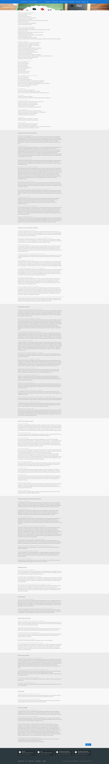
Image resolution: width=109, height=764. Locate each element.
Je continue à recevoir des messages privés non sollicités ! (29, 91)
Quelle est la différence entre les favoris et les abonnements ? (30, 110)
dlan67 (20, 754)
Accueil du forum (21, 761)
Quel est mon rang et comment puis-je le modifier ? (27, 37)
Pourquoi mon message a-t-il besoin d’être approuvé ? (28, 57)
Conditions (44, 761)
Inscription (83, 1)
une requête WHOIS (43, 727)
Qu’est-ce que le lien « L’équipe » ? (24, 86)
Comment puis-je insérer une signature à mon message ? (29, 45)
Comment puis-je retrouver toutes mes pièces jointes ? (28, 120)
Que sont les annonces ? (22, 69)
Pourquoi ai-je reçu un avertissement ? (25, 53)
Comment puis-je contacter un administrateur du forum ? (28, 127)
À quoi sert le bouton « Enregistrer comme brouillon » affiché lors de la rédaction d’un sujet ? (35, 55)
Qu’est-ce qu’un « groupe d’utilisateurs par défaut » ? (28, 84)
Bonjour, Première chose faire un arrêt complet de (84, 752)
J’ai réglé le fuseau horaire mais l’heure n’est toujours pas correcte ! (30, 32)
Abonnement (47, 1)
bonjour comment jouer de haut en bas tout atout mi (47, 752)
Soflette (39, 754)
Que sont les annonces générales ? (24, 67)
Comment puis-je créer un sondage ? (25, 46)
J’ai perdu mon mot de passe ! (23, 21)
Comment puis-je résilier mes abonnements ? (26, 114)
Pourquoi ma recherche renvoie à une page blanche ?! (28, 104)
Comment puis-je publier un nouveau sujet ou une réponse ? (29, 42)
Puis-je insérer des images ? (23, 66)
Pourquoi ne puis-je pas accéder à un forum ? (26, 50)
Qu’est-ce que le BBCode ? (23, 62)
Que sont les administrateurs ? (24, 76)
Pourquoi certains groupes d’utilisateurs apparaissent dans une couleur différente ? (34, 83)
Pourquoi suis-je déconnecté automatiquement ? (27, 23)
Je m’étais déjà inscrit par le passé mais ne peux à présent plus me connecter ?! (33, 20)
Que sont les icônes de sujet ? (23, 73)
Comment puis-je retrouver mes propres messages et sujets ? (29, 107)
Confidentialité (38, 761)
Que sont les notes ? (22, 70)
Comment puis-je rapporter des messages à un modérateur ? (29, 54)
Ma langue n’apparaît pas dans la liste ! (25, 33)
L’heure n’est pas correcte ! (23, 30)
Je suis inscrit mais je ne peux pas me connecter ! (27, 17)
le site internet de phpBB (51, 265)
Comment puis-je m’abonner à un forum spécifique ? (28, 113)
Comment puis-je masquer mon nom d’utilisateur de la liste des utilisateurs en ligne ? (34, 29)
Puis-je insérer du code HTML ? (23, 63)
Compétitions (71, 1)
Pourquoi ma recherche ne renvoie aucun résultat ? (27, 103)
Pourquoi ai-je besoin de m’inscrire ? (25, 13)
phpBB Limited (48, 711)
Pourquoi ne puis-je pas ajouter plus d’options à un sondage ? (30, 48)
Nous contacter (31, 761)
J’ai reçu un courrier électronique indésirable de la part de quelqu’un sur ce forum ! (33, 92)
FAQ (26, 761)
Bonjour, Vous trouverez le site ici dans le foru (28, 752)
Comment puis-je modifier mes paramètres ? (26, 28)
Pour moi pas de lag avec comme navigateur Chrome (65, 752)
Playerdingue (58, 754)
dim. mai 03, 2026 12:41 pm (83, 754)
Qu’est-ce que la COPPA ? (22, 15)
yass (41, 751)
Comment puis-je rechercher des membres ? (26, 105)
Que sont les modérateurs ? (23, 78)
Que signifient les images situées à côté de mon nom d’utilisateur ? (30, 34)
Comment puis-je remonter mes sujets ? (25, 58)
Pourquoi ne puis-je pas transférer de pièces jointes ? (28, 52)
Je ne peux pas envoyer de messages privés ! (26, 90)
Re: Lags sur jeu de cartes (64, 751)
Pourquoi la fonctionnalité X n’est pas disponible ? (27, 125)
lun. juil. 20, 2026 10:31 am (45, 754)
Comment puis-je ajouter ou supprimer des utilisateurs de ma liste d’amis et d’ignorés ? (34, 97)
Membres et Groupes (63, 1)
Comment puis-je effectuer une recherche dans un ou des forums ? (30, 101)
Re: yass (23, 751)
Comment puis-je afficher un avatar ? (25, 36)
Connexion (78, 1)
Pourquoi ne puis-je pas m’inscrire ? (24, 16)
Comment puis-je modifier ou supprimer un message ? (28, 44)
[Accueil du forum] (19, 2)
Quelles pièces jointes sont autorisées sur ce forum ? (28, 118)
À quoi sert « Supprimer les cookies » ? (25, 24)
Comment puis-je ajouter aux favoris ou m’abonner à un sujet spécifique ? (32, 112)
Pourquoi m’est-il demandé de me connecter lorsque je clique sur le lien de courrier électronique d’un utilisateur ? (39, 38)
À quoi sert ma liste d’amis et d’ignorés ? (25, 96)
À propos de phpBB (52, 714)
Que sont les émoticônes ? (23, 65)
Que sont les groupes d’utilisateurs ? (25, 79)
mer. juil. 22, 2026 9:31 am (26, 754)
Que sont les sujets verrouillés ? (24, 71)
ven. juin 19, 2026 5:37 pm (65, 754)
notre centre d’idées (43, 719)
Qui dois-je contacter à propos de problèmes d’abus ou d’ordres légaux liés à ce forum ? (34, 126)
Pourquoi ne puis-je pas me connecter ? (25, 19)
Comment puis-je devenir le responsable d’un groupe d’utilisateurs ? (31, 82)
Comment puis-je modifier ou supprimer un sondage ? (28, 49)
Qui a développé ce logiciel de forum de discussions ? (28, 123)
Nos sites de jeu (55, 1)
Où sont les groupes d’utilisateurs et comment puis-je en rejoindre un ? (31, 80)
